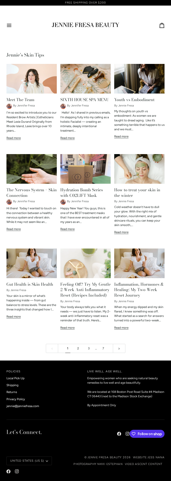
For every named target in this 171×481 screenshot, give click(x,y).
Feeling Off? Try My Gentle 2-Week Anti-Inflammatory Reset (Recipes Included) (85, 289)
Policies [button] (13, 371)
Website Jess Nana (149, 457)
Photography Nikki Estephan (97, 464)
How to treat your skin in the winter (137, 192)
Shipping (12, 385)
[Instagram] (128, 434)
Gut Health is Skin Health (29, 284)
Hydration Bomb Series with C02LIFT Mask (81, 192)
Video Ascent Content (144, 464)
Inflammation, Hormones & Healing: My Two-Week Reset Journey (139, 289)
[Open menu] (13, 25)
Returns (11, 392)
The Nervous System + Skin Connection (31, 192)
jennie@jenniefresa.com (22, 406)
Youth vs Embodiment (134, 100)
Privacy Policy (15, 399)
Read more (13, 138)
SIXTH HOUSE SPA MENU (84, 100)
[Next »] (119, 348)
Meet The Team (20, 100)
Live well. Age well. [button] (105, 371)
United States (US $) (27, 461)
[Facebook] (119, 434)
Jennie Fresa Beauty (105, 457)
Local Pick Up (15, 378)
